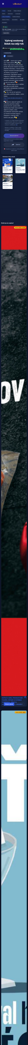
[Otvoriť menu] (2, 3)
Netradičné (4, 22)
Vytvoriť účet (6, 33)
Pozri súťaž (19, 704)
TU (16, 124)
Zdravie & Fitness (5, 19)
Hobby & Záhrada (17, 10)
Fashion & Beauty (16, 16)
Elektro (3, 13)
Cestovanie (18, 13)
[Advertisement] (14, 206)
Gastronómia (14, 19)
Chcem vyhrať (9, 704)
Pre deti (9, 10)
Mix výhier (22, 19)
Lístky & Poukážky (6, 16)
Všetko (3, 10)
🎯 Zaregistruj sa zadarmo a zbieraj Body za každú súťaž (14, 149)
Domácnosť (10, 13)
